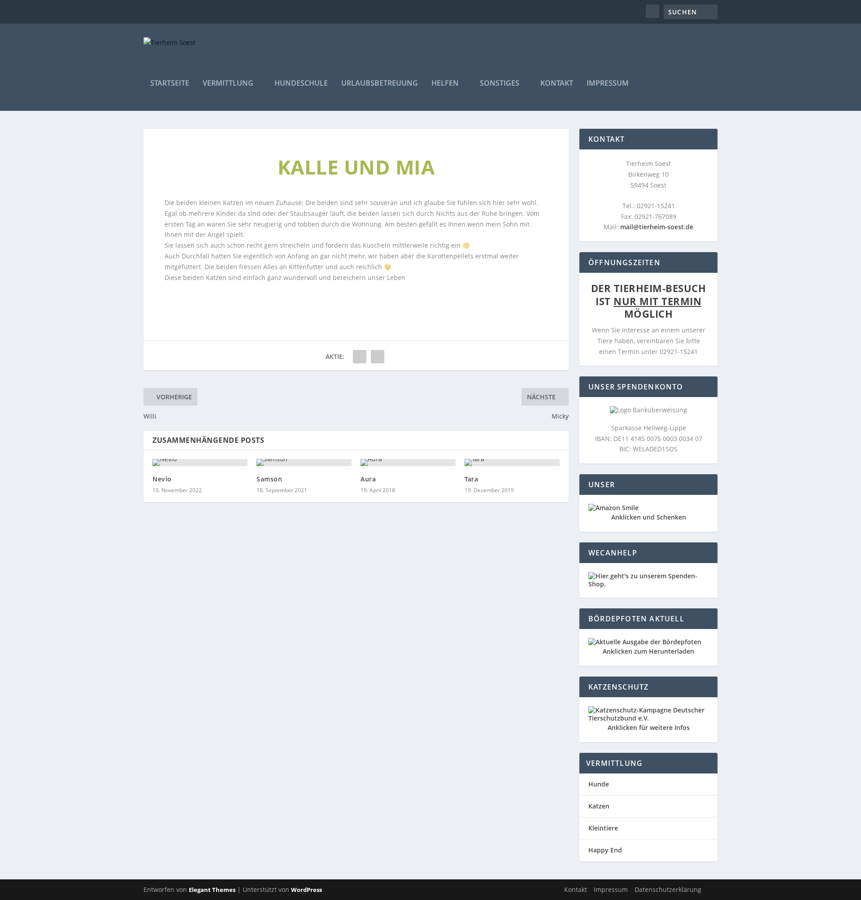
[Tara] (512, 462)
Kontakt (556, 83)
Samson (269, 479)
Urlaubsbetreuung (379, 83)
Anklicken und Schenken (648, 517)
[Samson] (304, 462)
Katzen (598, 806)
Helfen (445, 83)
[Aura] (408, 462)
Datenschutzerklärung (668, 889)
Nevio (162, 479)
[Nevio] (200, 462)
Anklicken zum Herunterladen (648, 651)
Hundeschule (301, 83)
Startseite (169, 83)
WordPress (306, 890)
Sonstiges (499, 83)
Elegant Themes (212, 890)
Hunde (598, 784)
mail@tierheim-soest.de (656, 227)
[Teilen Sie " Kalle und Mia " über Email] (360, 357)
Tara (471, 479)
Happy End (605, 850)
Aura (368, 479)
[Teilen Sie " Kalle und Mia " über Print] (378, 357)
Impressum (608, 83)
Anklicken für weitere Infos (649, 727)
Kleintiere (603, 828)
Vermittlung (228, 83)
